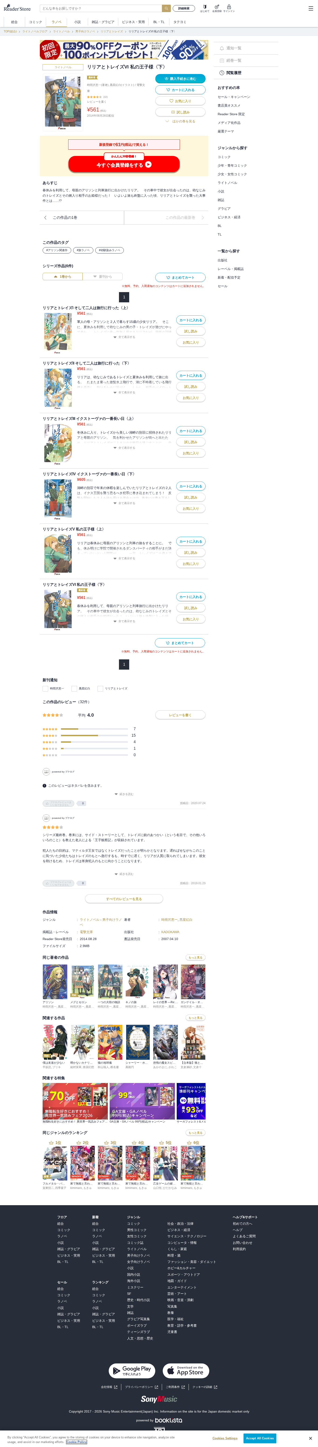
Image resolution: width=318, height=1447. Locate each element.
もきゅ (87, 1188)
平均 (81, 715)
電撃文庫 (86, 932)
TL (220, 234)
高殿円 (129, 1067)
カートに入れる (183, 90)
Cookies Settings (225, 1438)
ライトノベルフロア (34, 31)
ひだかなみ (170, 1188)
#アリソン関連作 (57, 250)
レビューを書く (97, 101)
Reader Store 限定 (231, 114)
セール (222, 286)
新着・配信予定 (229, 277)
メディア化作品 (229, 123)
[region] (159, 1438)
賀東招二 (48, 1188)
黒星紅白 (84, 688)
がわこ (173, 1067)
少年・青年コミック (232, 165)
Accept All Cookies (260, 1438)
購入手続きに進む (183, 79)
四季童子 (60, 1188)
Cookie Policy (77, 1442)
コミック (224, 157)
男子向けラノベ (85, 31)
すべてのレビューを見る (124, 899)
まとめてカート (183, 277)
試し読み (183, 112)
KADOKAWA (170, 932)
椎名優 (114, 1067)
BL (220, 226)
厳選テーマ (226, 131)
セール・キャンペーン (234, 97)
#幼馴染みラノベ (109, 250)
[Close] (310, 1438)
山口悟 (157, 1188)
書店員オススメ (229, 105)
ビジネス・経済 (229, 217)
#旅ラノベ (83, 250)
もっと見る (196, 957)
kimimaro (76, 1188)
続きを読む (127, 794)
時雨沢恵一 (57, 688)
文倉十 (197, 1067)
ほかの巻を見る (184, 121)
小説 (221, 191)
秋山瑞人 (103, 1067)
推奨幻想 (88, 1067)
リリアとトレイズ (112, 31)
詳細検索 (183, 8)
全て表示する (126, 337)
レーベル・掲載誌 (231, 269)
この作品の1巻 (65, 217)
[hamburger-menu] (310, 8)
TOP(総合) (10, 31)
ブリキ (56, 1067)
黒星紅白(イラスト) (122, 85)
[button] (205, 1387)
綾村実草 (75, 1067)
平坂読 (47, 1067)
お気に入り (183, 101)
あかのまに (160, 1067)
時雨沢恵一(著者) (97, 85)
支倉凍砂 (186, 1067)
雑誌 (221, 200)
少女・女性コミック (232, 174)
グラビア (224, 208)
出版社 (222, 260)
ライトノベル (61, 31)
